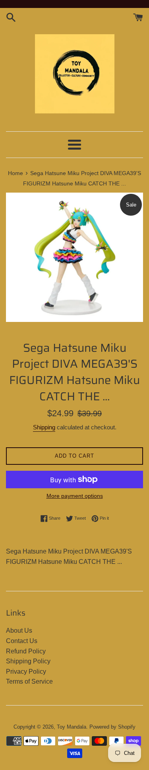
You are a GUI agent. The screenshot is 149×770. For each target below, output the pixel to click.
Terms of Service (29, 681)
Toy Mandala (71, 727)
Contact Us (21, 640)
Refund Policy (26, 651)
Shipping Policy (28, 661)
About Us (19, 630)
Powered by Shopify (112, 727)
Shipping (44, 427)
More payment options (74, 496)
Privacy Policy (26, 671)
